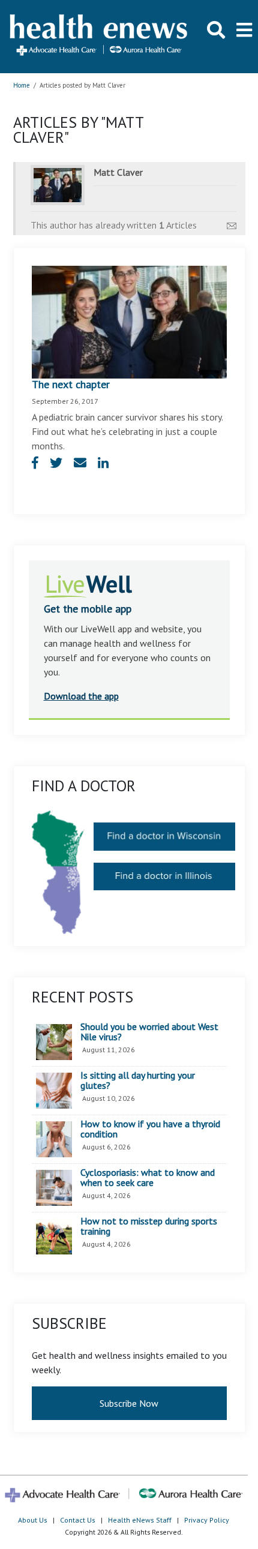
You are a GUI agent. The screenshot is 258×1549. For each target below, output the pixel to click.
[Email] (231, 222)
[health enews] (99, 36)
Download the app (81, 696)
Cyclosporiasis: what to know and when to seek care (147, 1177)
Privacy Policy (206, 1519)
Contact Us (77, 1519)
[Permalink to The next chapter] (129, 321)
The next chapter (71, 384)
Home (21, 85)
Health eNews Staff (140, 1519)
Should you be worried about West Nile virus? (149, 1032)
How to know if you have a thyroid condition (150, 1129)
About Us (32, 1519)
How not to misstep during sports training (148, 1226)
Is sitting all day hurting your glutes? (137, 1080)
